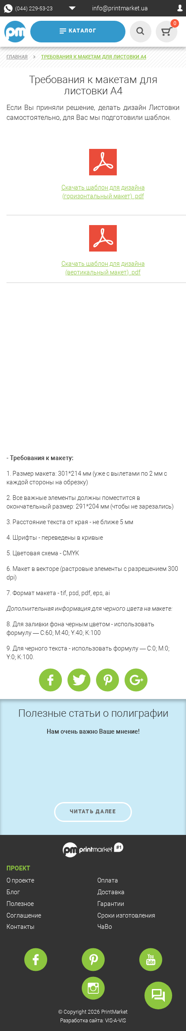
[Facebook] (50, 680)
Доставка (111, 892)
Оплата (107, 880)
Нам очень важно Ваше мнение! (93, 731)
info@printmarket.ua (120, 8)
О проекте (20, 880)
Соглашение (23, 915)
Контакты (20, 926)
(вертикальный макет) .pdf (103, 272)
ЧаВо (104, 926)
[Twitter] (79, 680)
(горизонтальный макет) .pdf (103, 196)
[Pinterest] (107, 680)
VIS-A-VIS (115, 1021)
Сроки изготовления (126, 915)
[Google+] (136, 680)
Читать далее (93, 812)
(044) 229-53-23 (34, 8)
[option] (93, 774)
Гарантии (110, 903)
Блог (13, 892)
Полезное (20, 903)
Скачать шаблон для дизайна (103, 187)
